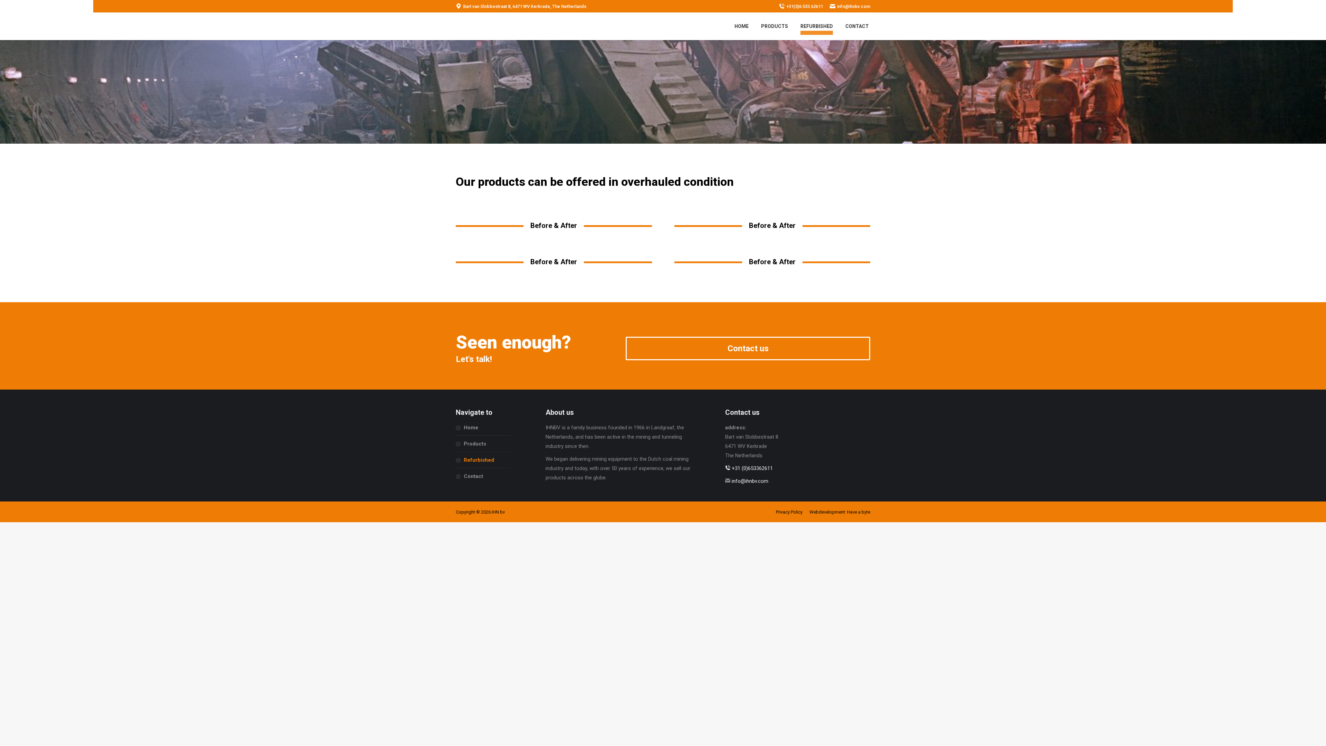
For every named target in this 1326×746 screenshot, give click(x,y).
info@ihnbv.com (853, 6)
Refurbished (479, 460)
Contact (473, 476)
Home (471, 427)
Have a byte (858, 512)
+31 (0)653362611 (751, 468)
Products (475, 444)
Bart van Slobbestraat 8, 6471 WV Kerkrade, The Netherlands (524, 6)
